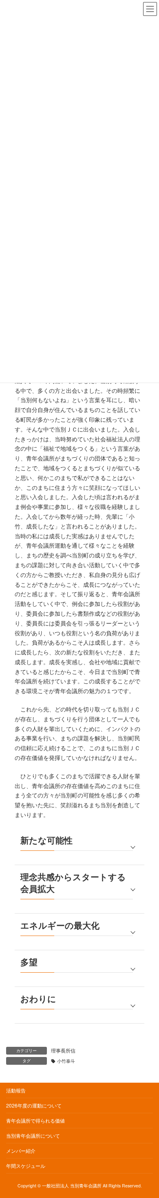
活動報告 (16, 1090)
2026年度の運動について (34, 1105)
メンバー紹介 (20, 1150)
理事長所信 (63, 1050)
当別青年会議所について (33, 1135)
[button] (79, 846)
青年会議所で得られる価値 (35, 1120)
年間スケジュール (25, 1165)
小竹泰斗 (66, 1061)
